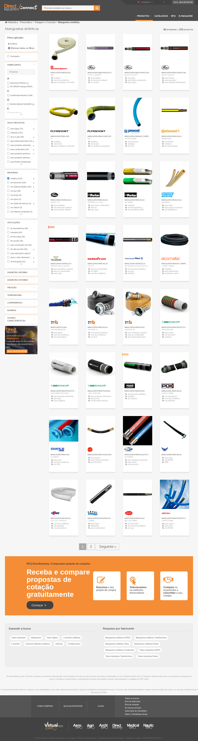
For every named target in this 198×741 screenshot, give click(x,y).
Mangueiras (36, 638)
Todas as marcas (132, 698)
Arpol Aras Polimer (19, 83)
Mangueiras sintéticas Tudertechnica (151, 638)
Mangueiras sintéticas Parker (146, 644)
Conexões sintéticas (71, 638)
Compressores (74, 644)
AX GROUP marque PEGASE (22, 87)
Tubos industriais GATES (149, 650)
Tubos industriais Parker (148, 656)
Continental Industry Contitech (22, 95)
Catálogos (161, 15)
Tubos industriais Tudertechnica (118, 656)
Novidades (15, 56)
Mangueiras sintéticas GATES (117, 638)
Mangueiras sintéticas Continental (119, 650)
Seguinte (107, 546)
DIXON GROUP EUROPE (22, 104)
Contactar (63, 39)
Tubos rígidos (52, 638)
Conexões (15, 644)
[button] (21, 64)
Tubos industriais (18, 638)
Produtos (143, 15)
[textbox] (68, 8)
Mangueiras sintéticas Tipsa (117, 644)
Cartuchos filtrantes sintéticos (37, 644)
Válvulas (59, 644)
